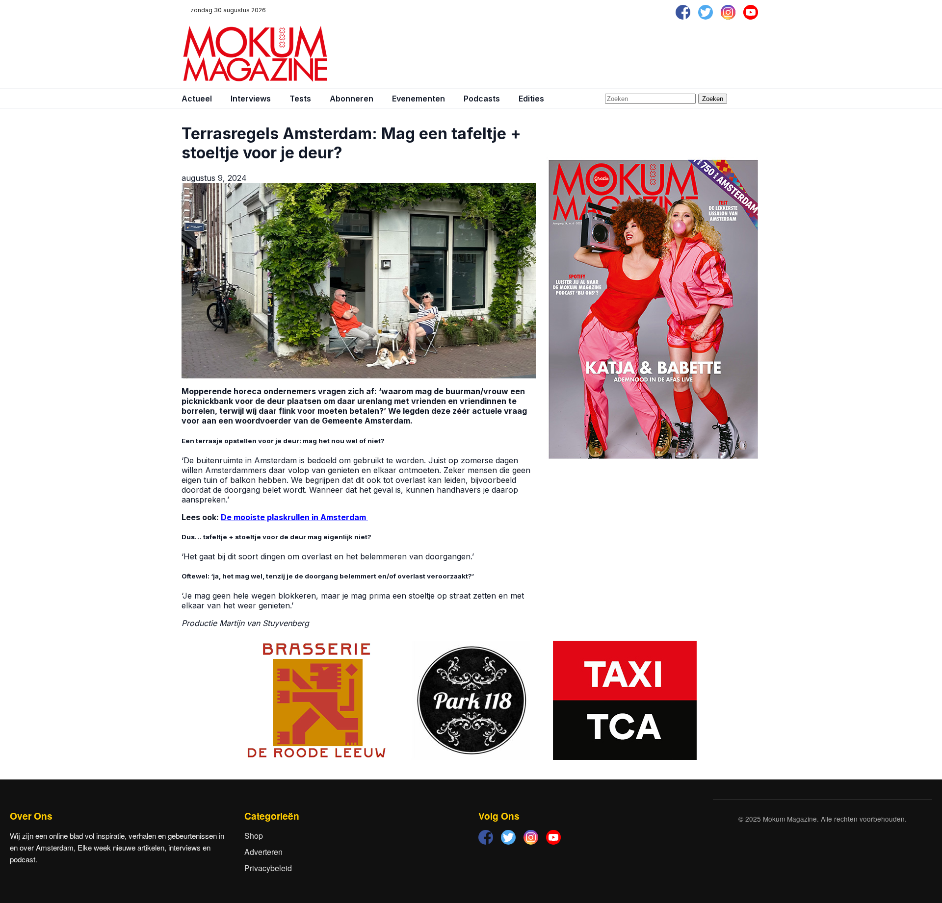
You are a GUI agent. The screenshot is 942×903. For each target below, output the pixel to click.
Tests (300, 98)
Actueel (197, 98)
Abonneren (351, 98)
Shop (253, 835)
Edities (531, 98)
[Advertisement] (581, 54)
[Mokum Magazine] (255, 54)
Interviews (251, 98)
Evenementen (418, 98)
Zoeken (712, 98)
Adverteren (263, 851)
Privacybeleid (268, 868)
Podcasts (482, 98)
